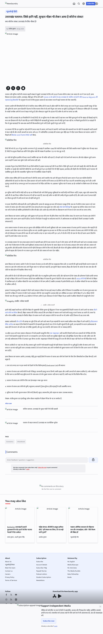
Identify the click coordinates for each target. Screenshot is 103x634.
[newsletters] (74, 3)
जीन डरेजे (19, 321)
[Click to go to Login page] (96, 3)
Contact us (9, 571)
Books (69, 577)
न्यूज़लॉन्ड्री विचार (10, 564)
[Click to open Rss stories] (11, 600)
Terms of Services (11, 580)
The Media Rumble (73, 571)
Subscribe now (48, 621)
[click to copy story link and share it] (23, 88)
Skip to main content (14, 14)
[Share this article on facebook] (8, 88)
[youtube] (16, 595)
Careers (7, 574)
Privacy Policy (9, 577)
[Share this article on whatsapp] (18, 88)
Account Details (41, 564)
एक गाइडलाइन (55, 333)
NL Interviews (72, 568)
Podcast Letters (41, 574)
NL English (71, 561)
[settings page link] (83, 3)
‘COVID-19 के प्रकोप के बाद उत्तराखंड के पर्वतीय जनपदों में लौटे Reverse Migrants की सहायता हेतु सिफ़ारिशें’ (51, 99)
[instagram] (6, 600)
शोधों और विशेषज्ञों (65, 207)
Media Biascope (72, 564)
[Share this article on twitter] (13, 88)
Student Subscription (43, 577)
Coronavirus (9, 441)
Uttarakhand (21, 441)
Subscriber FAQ (41, 568)
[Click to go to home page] (13, 3)
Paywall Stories (41, 571)
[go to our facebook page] (6, 595)
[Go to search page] (78, 3)
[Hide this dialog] (100, 606)
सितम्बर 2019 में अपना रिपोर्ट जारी (22, 135)
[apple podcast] (16, 600)
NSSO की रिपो (81, 278)
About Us (8, 561)
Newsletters (40, 580)
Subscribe (90, 3)
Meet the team (10, 568)
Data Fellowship (72, 574)
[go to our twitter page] (11, 595)
